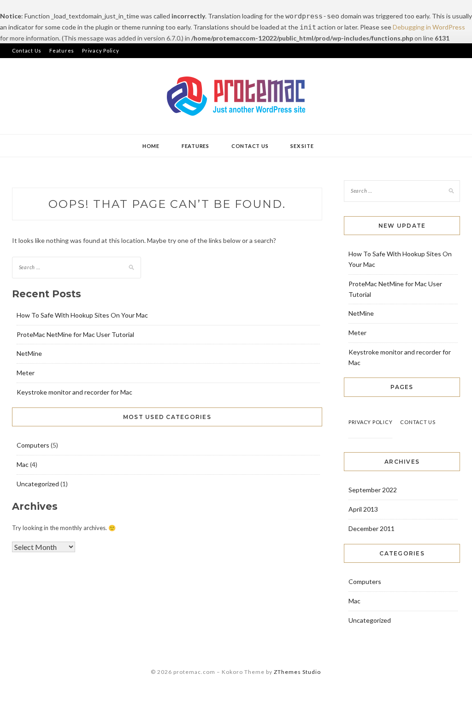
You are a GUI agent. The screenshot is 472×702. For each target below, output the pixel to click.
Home (150, 146)
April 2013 (363, 509)
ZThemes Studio (297, 671)
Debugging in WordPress (429, 27)
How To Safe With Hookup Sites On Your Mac (82, 315)
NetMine (29, 353)
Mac (23, 464)
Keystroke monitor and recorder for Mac (74, 392)
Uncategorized (38, 484)
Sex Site (301, 146)
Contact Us (27, 50)
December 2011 (371, 528)
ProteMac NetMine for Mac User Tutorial (75, 334)
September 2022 (372, 490)
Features (61, 50)
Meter (26, 373)
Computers (33, 445)
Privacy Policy (100, 50)
